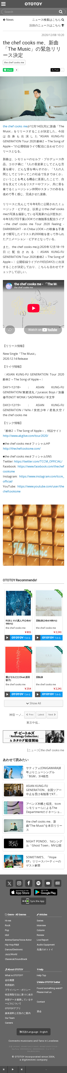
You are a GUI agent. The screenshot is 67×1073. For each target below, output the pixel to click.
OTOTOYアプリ (13, 1008)
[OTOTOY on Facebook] (28, 883)
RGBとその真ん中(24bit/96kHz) (18, 622)
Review (40, 935)
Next (50, 714)
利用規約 (9, 985)
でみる (26, 637)
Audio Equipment (46, 944)
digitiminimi (29, 1059)
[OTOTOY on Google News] (57, 883)
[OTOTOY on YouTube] (48, 883)
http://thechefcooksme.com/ (22, 449)
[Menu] (4, 4)
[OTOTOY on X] (9, 883)
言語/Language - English (34, 1031)
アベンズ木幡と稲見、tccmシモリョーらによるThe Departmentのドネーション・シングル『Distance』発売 (43, 812)
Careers (9, 1022)
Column (41, 930)
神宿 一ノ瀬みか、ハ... (16, 715)
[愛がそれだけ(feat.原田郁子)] (18, 659)
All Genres (21, 914)
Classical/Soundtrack (16, 959)
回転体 (39, 677)
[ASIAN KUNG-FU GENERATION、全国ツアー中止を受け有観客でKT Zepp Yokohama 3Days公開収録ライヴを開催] (13, 790)
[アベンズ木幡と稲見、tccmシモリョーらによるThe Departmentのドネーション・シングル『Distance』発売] (13, 807)
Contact (41, 1001)
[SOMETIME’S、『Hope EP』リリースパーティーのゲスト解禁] (13, 861)
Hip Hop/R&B (12, 944)
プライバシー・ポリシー (18, 989)
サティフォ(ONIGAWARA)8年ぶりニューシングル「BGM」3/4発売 (43, 772)
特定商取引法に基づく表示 (19, 994)
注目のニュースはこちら (45, 25)
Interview (41, 925)
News (9, 20)
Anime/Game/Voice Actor (18, 940)
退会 (39, 1011)
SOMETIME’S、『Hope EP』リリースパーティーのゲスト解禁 (43, 861)
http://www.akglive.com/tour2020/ (25, 436)
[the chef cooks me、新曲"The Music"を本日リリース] (13, 825)
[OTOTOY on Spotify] (38, 883)
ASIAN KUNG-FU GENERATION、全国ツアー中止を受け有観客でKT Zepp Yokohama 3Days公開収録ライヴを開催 (44, 794)
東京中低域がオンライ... (33, 722)
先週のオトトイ (45, 949)
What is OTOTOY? (14, 975)
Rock (7, 925)
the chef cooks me (15, 126)
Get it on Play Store (46, 892)
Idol (7, 935)
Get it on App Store (20, 892)
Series (40, 920)
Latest (41, 714)
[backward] (4, 1069)
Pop (7, 930)
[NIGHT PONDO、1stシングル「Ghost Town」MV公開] (13, 843)
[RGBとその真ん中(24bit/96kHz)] (18, 603)
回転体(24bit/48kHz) (46, 620)
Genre (11, 914)
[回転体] (49, 659)
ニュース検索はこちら (46, 20)
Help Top (41, 975)
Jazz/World (11, 954)
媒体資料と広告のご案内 (18, 1013)
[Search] (62, 11)
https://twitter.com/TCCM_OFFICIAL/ (38, 461)
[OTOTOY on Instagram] (19, 883)
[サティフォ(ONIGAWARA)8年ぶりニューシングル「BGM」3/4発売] (13, 772)
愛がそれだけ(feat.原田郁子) (18, 678)
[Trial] (7, 637)
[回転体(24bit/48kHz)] (49, 603)
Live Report (42, 940)
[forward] (22, 1069)
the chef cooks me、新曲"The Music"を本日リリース (44, 826)
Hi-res (8, 920)
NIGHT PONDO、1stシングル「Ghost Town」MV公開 (44, 843)
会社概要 (9, 980)
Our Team (10, 1018)
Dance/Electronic (14, 949)
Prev (31, 714)
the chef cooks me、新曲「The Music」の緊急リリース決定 (32, 49)
